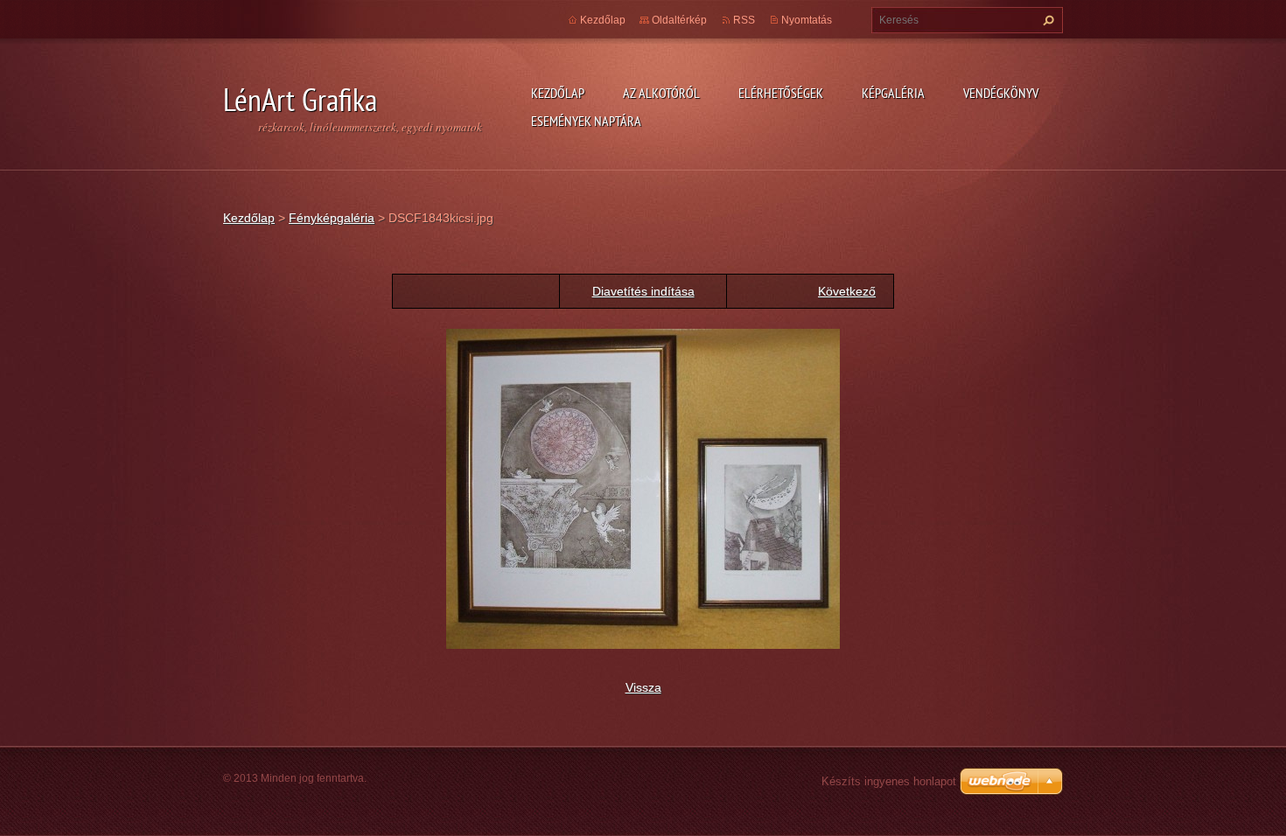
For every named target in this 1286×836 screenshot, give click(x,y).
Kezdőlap (557, 92)
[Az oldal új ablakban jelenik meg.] (643, 488)
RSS (744, 20)
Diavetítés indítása (643, 291)
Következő (847, 291)
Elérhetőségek (780, 92)
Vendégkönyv (1000, 92)
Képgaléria (893, 92)
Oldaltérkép (679, 20)
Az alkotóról (661, 92)
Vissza (643, 687)
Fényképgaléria (331, 218)
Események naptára (586, 120)
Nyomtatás (806, 20)
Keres (1046, 20)
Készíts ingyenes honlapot (888, 781)
